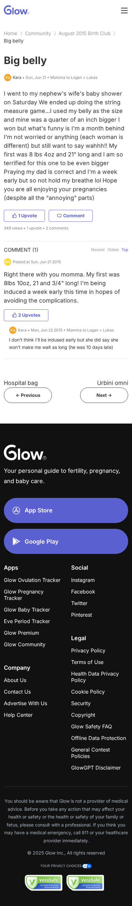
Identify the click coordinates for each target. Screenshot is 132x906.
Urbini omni (112, 382)
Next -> (104, 395)
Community (38, 33)
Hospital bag (21, 382)
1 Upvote (27, 215)
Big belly (13, 41)
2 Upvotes (29, 315)
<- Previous (28, 395)
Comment (74, 215)
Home (10, 33)
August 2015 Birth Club (85, 33)
